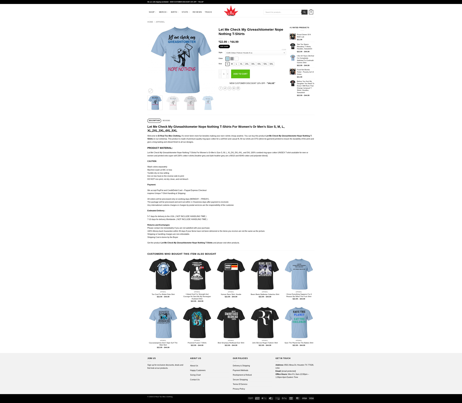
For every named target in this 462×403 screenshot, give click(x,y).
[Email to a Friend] (229, 88)
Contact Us (195, 380)
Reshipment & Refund (242, 375)
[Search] (305, 12)
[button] (311, 12)
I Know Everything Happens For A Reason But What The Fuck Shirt (299, 295)
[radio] (227, 58)
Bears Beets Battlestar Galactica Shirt (265, 294)
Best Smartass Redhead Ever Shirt (231, 343)
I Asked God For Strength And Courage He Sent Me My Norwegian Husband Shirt (197, 296)
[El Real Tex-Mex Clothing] (231, 10)
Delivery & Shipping (241, 366)
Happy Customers (197, 370)
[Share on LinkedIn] (238, 88)
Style (220, 52)
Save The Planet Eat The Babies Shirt (299, 343)
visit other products (231, 243)
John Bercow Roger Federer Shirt (265, 343)
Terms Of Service (240, 384)
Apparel (160, 22)
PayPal (160, 190)
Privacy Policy (239, 389)
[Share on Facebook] (221, 88)
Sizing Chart (195, 375)
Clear (284, 49)
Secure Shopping (240, 380)
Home (150, 22)
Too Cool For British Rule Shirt (163, 294)
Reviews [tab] (166, 120)
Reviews (197, 12)
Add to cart (240, 74)
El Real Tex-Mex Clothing (163, 397)
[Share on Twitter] (225, 88)
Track (208, 12)
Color (221, 58)
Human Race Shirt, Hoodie (231, 294)
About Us (194, 366)
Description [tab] (154, 120)
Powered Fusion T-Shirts (197, 343)
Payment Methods (240, 370)
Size (220, 64)
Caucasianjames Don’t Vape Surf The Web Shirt (163, 344)
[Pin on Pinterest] (234, 88)
